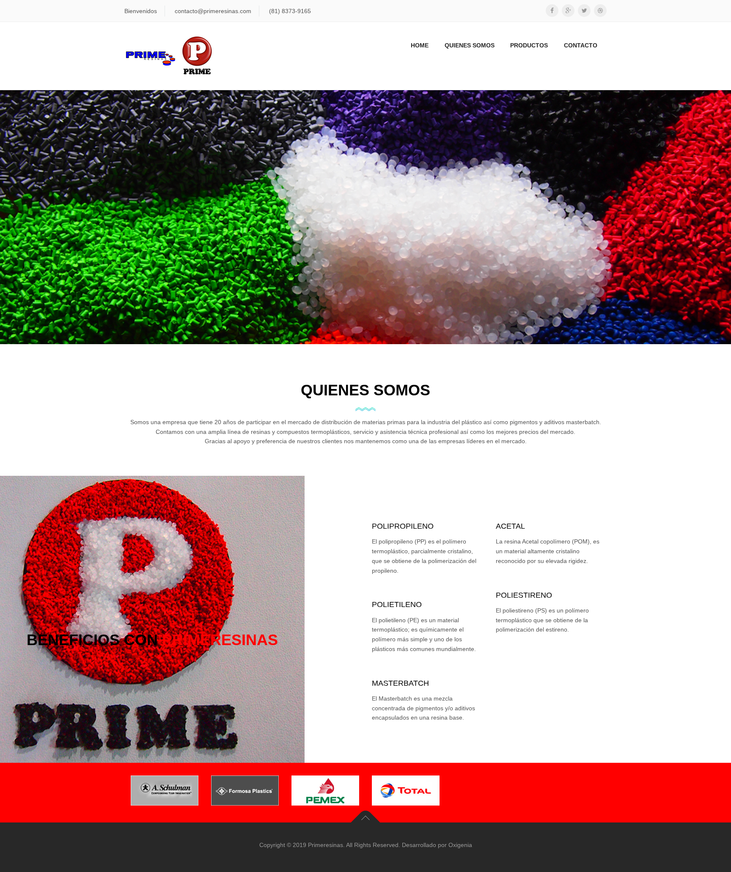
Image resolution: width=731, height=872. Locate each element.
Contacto (580, 45)
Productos (529, 45)
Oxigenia (460, 845)
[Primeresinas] (169, 56)
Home (420, 45)
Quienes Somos (470, 45)
